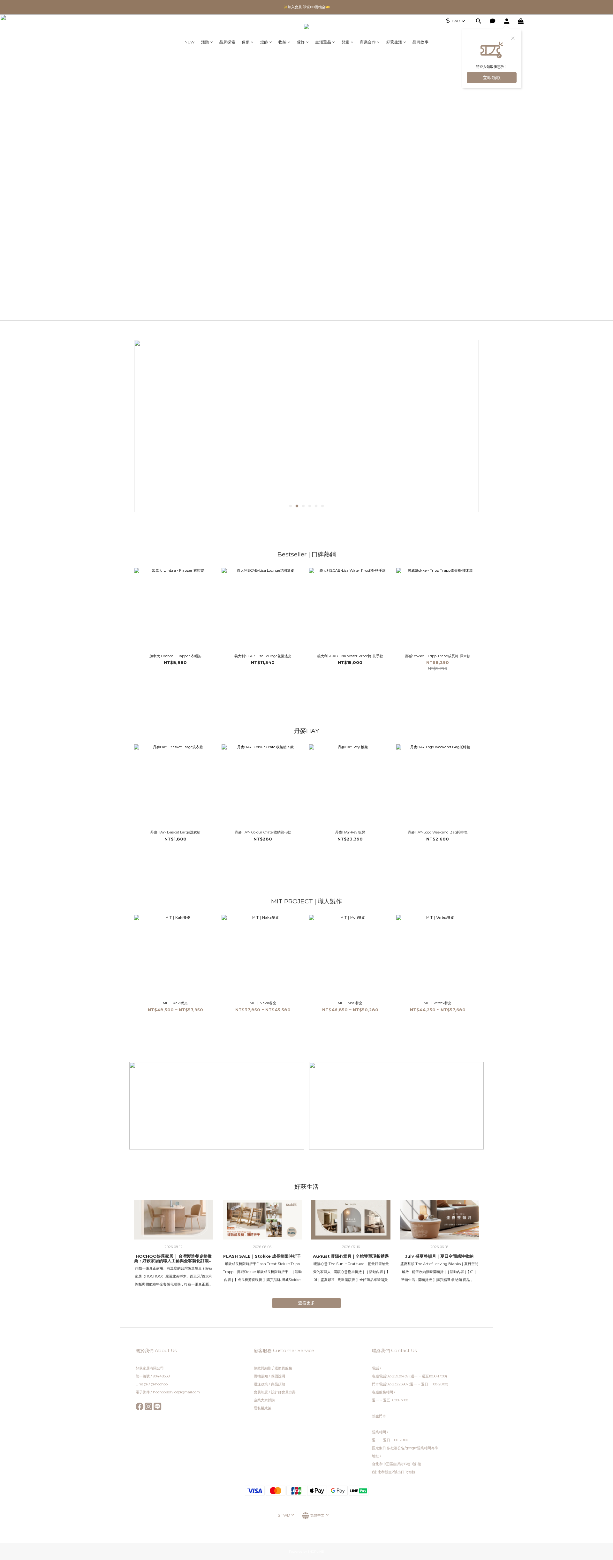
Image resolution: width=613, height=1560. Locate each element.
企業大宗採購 (264, 1400)
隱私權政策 (262, 1408)
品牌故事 (420, 42)
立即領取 (492, 77)
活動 (205, 42)
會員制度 (261, 1392)
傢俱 (246, 42)
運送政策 (261, 1384)
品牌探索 (227, 42)
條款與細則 (263, 1368)
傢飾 (301, 42)
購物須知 (261, 1376)
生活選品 (323, 42)
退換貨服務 (283, 1368)
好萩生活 (394, 42)
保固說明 (278, 1376)
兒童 (346, 42)
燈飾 (264, 42)
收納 (282, 42)
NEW (190, 42)
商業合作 (368, 42)
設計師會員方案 (283, 1392)
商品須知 (278, 1384)
